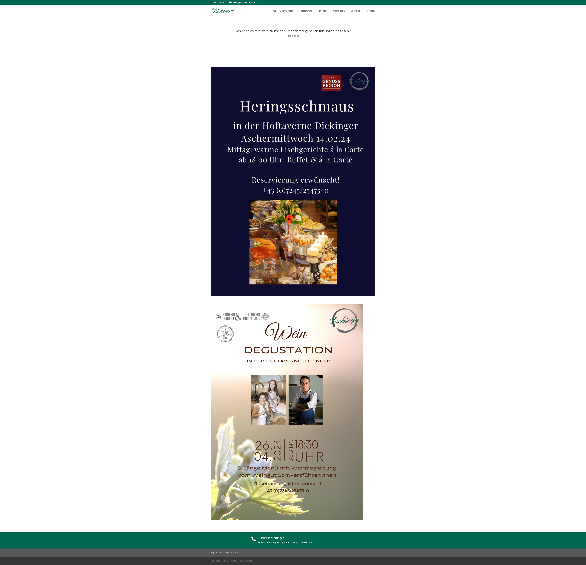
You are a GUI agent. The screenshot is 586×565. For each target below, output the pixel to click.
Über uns (355, 11)
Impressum (216, 552)
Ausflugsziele (340, 11)
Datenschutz (232, 552)
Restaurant (306, 11)
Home (273, 11)
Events (322, 11)
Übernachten (286, 11)
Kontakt (371, 11)
